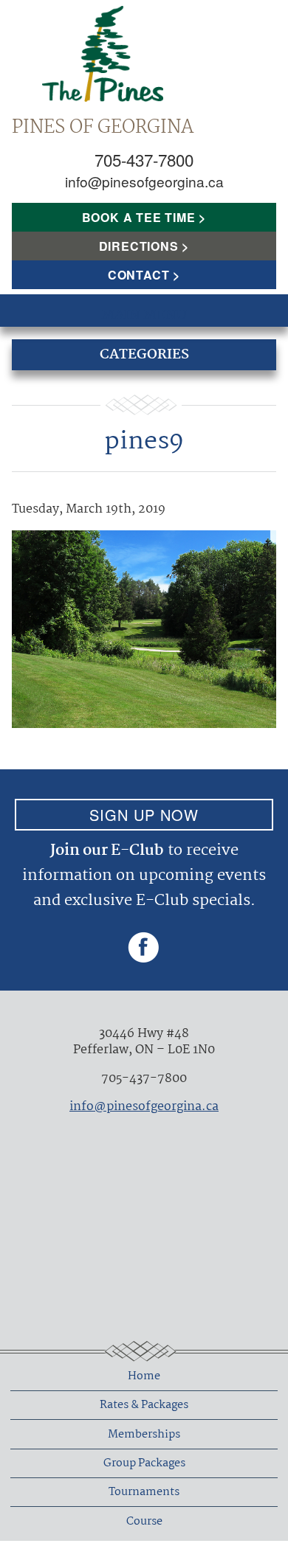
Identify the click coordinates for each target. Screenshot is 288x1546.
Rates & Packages (144, 1405)
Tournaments (144, 1492)
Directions (139, 246)
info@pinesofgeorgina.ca (144, 181)
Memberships (144, 1434)
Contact (139, 274)
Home (144, 1376)
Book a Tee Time (139, 217)
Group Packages (144, 1463)
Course (144, 1522)
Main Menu (144, 316)
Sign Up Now (144, 814)
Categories (144, 355)
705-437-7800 (144, 159)
